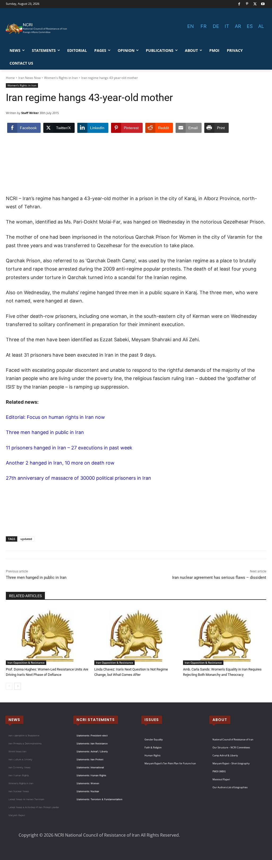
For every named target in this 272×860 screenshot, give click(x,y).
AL (261, 26)
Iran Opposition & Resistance (26, 662)
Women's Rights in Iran (61, 77)
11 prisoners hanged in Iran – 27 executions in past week (69, 447)
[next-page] (17, 686)
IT (227, 26)
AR (238, 26)
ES (250, 26)
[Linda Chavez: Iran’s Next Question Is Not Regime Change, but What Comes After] (135, 636)
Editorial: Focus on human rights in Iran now (55, 417)
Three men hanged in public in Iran (45, 432)
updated (26, 539)
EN (190, 26)
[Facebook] (239, 4)
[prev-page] (9, 686)
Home (10, 77)
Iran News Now (29, 77)
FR (204, 26)
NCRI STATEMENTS (95, 719)
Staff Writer (30, 113)
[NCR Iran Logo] (37, 29)
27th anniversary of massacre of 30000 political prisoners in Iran (78, 478)
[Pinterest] (247, 4)
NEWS (14, 719)
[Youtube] (263, 4)
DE (216, 26)
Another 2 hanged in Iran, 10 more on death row (60, 463)
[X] (255, 4)
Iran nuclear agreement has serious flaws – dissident (219, 577)
